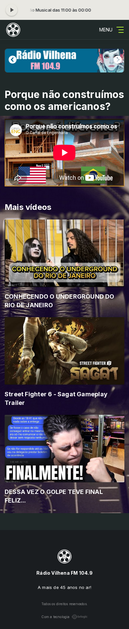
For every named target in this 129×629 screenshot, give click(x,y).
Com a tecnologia (55, 617)
